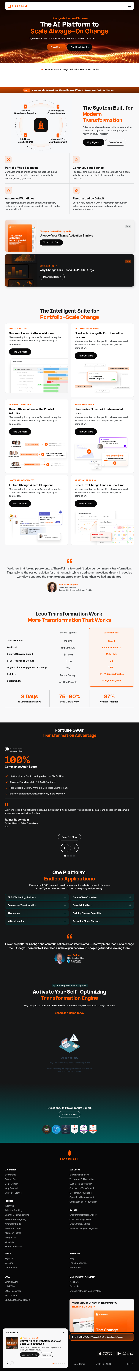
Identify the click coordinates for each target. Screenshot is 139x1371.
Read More (46, 1355)
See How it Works (29, 1355)
